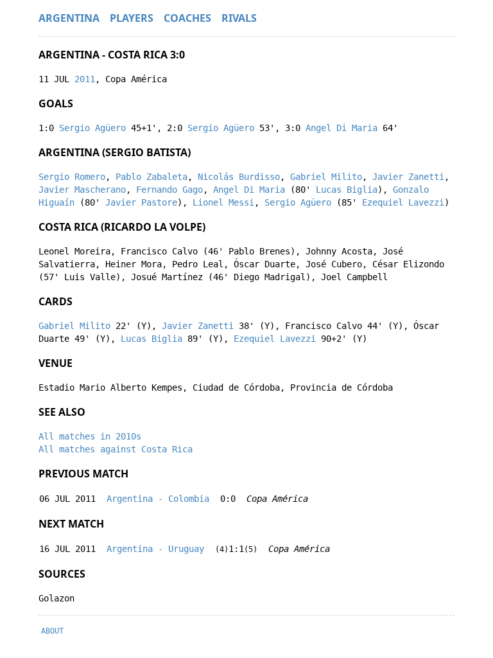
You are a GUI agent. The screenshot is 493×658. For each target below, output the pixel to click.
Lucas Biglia (346, 189)
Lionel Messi (223, 202)
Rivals (239, 18)
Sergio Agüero (92, 128)
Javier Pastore (141, 202)
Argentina (69, 18)
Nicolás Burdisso (239, 177)
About (52, 631)
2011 (84, 79)
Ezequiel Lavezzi (403, 202)
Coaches (187, 18)
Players (131, 18)
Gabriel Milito (326, 177)
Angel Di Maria (341, 128)
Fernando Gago (169, 189)
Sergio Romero (72, 177)
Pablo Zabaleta (151, 177)
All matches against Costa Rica (116, 449)
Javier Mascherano (82, 189)
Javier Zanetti (408, 177)
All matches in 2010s (90, 436)
